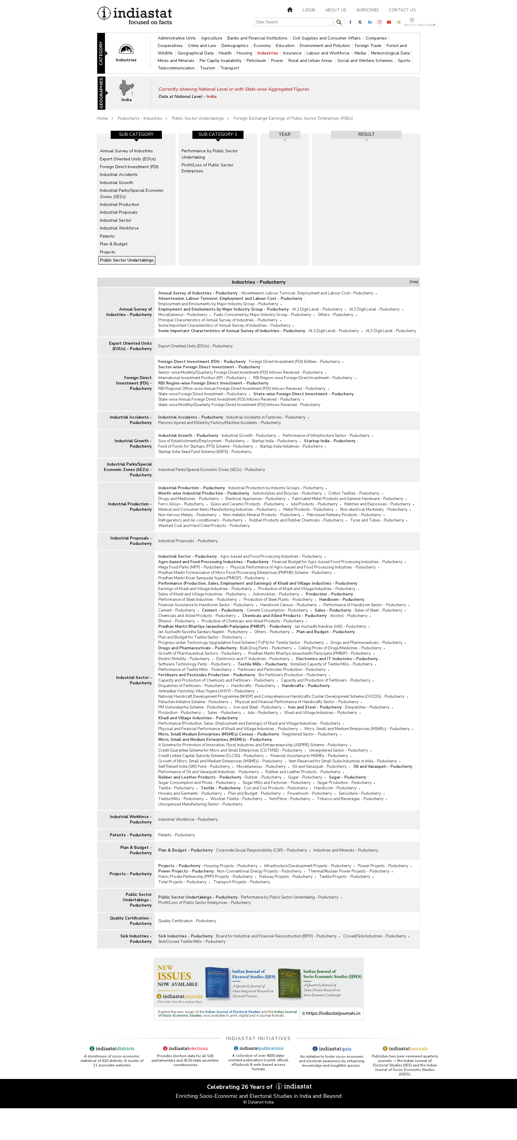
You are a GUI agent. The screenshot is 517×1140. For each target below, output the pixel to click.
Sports (404, 60)
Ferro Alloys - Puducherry (181, 504)
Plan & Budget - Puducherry (136, 850)
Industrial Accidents (119, 174)
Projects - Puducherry (131, 874)
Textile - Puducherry (176, 788)
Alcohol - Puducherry (348, 615)
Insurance (293, 53)
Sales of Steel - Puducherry (378, 610)
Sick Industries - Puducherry (136, 939)
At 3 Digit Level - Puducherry (374, 309)
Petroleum (257, 60)
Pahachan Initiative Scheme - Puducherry (193, 702)
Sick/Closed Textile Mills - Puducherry (192, 941)
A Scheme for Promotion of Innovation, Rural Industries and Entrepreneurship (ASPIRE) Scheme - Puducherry (253, 745)
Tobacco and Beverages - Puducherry (350, 799)
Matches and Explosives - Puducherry (377, 504)
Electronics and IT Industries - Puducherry (253, 659)
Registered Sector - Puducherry (310, 734)
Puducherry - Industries (140, 118)
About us (335, 10)
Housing (245, 53)
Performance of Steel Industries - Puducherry (197, 599)
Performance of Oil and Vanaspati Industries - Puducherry (208, 772)
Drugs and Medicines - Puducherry (188, 498)
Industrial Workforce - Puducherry (131, 819)
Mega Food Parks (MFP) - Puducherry (191, 567)
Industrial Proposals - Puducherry (131, 541)
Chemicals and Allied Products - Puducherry (197, 615)
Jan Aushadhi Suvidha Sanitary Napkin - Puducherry (203, 632)
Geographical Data (196, 53)
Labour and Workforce (329, 53)
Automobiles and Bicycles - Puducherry (287, 493)
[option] (136, 199)
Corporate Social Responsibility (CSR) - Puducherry (261, 850)
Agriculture (212, 38)
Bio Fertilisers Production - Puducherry (292, 675)
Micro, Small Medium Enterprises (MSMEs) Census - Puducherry (218, 734)
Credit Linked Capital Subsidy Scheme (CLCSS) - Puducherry (211, 756)
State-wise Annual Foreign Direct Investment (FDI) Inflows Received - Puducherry (229, 399)
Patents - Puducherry (131, 835)
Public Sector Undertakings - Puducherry (137, 900)
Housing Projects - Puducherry (231, 866)
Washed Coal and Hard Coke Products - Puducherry (204, 525)
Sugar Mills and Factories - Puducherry (277, 782)
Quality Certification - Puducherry (131, 921)
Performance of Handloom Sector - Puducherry (364, 605)
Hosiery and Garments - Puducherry (190, 793)
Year (285, 134)
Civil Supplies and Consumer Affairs (327, 38)
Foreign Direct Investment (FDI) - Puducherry (134, 383)
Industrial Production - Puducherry (130, 506)
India (211, 96)
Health (226, 53)
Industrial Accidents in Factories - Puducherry (265, 417)
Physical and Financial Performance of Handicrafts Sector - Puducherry (296, 702)
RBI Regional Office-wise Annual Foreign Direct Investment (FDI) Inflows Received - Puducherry (242, 388)
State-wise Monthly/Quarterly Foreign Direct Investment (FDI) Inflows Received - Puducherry (239, 405)
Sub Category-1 (218, 134)
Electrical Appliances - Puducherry (256, 498)
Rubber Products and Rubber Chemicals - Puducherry (296, 520)
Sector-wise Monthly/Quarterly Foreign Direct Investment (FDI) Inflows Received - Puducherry (240, 372)
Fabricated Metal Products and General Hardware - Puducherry (347, 498)
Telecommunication (177, 68)
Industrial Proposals (119, 212)
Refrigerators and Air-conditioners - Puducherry (200, 520)
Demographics (235, 45)
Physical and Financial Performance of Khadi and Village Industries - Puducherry (228, 729)
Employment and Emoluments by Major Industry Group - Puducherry (218, 304)
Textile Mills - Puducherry (262, 664)
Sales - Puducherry (333, 610)
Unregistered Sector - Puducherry (338, 750)
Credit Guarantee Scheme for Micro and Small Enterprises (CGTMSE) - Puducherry (230, 750)
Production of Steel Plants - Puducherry (278, 599)
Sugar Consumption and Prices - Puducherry (197, 782)
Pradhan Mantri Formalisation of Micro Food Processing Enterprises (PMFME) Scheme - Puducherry (245, 572)
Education (286, 45)
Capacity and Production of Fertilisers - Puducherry (325, 680)
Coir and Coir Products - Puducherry (276, 788)
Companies (376, 38)
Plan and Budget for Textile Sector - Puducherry (200, 637)
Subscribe (367, 10)
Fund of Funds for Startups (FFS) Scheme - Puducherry (205, 446)
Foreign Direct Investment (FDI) (129, 167)
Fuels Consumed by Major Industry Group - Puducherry (262, 314)
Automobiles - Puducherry (276, 594)
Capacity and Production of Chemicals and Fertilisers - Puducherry (216, 680)
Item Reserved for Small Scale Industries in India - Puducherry (343, 761)
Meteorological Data (390, 53)
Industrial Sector (115, 220)
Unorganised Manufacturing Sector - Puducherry (200, 804)
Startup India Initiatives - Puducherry (291, 446)
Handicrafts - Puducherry (253, 685)
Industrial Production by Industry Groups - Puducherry (275, 488)
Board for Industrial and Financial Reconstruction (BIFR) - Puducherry (276, 936)
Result (366, 134)
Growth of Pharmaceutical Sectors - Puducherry (200, 653)
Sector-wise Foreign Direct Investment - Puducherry (209, 367)
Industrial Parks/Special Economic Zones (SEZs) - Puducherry (128, 470)
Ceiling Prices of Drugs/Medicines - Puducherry (340, 648)
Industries (268, 53)
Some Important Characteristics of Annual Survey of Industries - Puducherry (224, 325)
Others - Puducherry (335, 314)
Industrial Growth (116, 183)
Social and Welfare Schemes (365, 60)
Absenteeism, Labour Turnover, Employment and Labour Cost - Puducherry (307, 293)
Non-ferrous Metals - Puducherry (187, 515)
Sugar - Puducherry (305, 777)
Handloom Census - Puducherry (288, 605)
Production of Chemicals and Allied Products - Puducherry (253, 621)
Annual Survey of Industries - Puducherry (129, 312)
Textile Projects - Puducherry (344, 876)
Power (278, 60)
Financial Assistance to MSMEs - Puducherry (309, 756)
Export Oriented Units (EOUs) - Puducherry (130, 346)
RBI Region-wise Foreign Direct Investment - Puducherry (302, 378)
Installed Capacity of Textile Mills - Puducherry (332, 664)
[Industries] (130, 53)
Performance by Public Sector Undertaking (210, 154)
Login (309, 10)
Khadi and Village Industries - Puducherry (321, 712)
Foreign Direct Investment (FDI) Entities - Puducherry (294, 361)
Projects (107, 252)
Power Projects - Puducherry (383, 866)
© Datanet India (258, 1102)
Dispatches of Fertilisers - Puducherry (191, 685)
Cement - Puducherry (176, 610)
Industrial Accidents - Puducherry (131, 420)
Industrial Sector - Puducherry (134, 680)
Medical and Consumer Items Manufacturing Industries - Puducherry (217, 509)
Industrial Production (119, 204)
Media (361, 53)
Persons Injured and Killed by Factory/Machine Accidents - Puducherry (219, 422)
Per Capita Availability (221, 60)
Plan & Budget (113, 244)
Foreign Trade (369, 45)
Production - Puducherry (329, 594)
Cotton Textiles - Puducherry (354, 493)
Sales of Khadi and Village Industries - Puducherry (202, 594)
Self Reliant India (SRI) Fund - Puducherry (194, 766)
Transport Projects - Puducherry (241, 882)
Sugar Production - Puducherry (344, 782)
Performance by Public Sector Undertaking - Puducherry (289, 897)
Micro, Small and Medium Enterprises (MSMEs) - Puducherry (357, 729)
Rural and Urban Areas (311, 60)
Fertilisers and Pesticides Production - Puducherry (282, 669)
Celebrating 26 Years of (240, 1087)
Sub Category (136, 134)
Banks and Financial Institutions (258, 38)
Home (102, 118)
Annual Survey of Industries (126, 151)
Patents (107, 236)
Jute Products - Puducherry (314, 504)
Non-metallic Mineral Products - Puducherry (261, 515)
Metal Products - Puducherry (308, 509)
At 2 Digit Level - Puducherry (317, 309)
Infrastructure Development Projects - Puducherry (307, 866)
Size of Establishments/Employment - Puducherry (201, 441)
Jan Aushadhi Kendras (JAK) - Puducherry (330, 626)
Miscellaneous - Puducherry (182, 314)
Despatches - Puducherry (367, 707)
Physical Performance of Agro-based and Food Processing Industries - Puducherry (303, 567)
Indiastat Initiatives (258, 1039)
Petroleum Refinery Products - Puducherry (344, 515)
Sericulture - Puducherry (360, 793)
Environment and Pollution (325, 45)
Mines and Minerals (177, 60)
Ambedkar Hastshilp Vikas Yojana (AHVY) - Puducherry (206, 691)
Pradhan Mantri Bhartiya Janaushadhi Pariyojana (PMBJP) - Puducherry (224, 626)
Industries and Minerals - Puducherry (346, 850)
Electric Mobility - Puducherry (184, 659)
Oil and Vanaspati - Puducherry (319, 766)
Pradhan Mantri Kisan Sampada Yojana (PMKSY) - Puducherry (211, 578)
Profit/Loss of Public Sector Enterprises (207, 168)
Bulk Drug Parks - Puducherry (266, 648)
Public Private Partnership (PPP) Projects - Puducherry (205, 876)
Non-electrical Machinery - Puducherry (373, 509)
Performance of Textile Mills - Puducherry (195, 669)
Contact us (402, 10)
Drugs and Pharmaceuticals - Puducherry (366, 642)
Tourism (208, 68)
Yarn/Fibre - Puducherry (289, 799)
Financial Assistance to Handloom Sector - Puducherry (206, 605)
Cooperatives (171, 45)
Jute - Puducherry (263, 712)
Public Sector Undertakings (198, 118)
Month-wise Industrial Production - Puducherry (203, 493)
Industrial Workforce (119, 228)
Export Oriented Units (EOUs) (128, 159)
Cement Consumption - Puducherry (277, 610)
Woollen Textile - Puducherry (236, 799)
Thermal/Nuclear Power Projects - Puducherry (349, 871)
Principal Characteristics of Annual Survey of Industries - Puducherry (218, 320)
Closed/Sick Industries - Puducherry (374, 936)
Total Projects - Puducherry (182, 882)
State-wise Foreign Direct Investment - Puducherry (202, 394)
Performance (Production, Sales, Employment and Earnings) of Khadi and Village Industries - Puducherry (257, 583)
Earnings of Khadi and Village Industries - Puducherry (205, 589)
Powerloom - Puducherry (310, 793)
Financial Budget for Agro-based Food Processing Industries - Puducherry (337, 562)
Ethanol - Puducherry (176, 621)
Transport (229, 68)
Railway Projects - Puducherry (286, 876)
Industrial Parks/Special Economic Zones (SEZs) (132, 193)
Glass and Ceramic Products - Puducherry (247, 504)
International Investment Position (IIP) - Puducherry (202, 378)
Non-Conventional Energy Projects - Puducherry (259, 871)
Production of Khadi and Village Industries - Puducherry (306, 589)
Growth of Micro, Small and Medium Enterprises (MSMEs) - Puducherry (220, 761)
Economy (263, 45)
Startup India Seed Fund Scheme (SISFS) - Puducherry (205, 452)
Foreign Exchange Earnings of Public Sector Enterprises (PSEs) (293, 118)
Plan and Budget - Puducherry (325, 632)
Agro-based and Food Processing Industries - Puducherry (271, 556)
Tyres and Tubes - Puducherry (377, 520)
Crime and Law (203, 45)
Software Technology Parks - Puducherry (194, 664)
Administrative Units (177, 38)
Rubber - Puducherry (263, 777)
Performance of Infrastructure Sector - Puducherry (326, 435)
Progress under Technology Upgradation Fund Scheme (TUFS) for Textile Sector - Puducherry (241, 642)
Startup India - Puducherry (274, 441)
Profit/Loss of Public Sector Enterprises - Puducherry (204, 902)
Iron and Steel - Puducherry (258, 707)
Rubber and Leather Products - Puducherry (302, 772)
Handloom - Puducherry (341, 599)
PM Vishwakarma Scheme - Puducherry (192, 707)
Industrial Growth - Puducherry (133, 443)
